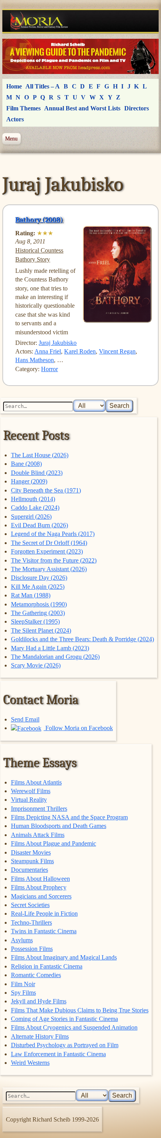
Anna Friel (47, 351)
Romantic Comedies (36, 975)
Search (119, 405)
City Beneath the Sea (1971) (46, 490)
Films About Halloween (40, 878)
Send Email (25, 719)
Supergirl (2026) (31, 516)
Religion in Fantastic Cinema (46, 966)
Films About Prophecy (38, 887)
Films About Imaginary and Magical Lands (64, 957)
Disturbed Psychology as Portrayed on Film (64, 1045)
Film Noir (23, 984)
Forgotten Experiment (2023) (47, 551)
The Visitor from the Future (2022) (54, 560)
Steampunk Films (32, 861)
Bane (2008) (26, 463)
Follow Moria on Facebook (78, 728)
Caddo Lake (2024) (35, 507)
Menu (11, 138)
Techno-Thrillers (31, 922)
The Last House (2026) (39, 455)
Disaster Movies (31, 852)
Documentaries (29, 869)
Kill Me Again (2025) (37, 586)
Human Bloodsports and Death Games (58, 825)
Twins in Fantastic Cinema (44, 931)
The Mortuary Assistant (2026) (49, 569)
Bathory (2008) (39, 219)
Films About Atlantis (36, 782)
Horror (49, 369)
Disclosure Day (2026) (39, 577)
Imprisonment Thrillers (39, 808)
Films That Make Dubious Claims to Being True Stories (79, 1010)
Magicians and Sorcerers (41, 896)
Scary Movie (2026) (36, 665)
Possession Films (32, 948)
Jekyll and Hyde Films (38, 1001)
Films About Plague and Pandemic (53, 843)
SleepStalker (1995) (35, 621)
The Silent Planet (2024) (41, 630)
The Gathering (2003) (38, 613)
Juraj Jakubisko (58, 342)
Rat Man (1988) (30, 595)
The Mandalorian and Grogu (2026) (55, 656)
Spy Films (23, 992)
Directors (136, 108)
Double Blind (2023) (37, 472)
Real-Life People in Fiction (44, 913)
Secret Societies (30, 905)
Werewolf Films (30, 791)
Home (14, 86)
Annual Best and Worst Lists (82, 108)
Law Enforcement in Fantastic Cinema (58, 1054)
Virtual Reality (29, 799)
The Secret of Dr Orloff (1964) (49, 542)
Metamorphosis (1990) (39, 604)
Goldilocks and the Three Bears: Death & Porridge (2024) (82, 639)
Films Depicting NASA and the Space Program (69, 817)
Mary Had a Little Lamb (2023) (50, 648)
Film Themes (23, 108)
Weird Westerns (30, 1062)
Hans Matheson (34, 360)
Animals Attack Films (37, 834)
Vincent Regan (117, 351)
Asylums (22, 940)
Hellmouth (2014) (33, 499)
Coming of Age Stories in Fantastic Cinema (64, 1018)
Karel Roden (80, 351)
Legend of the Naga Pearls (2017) (53, 533)
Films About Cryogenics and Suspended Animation (74, 1027)
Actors (15, 119)
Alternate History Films (40, 1036)
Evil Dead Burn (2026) (39, 525)
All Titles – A (42, 86)
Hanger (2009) (29, 481)
